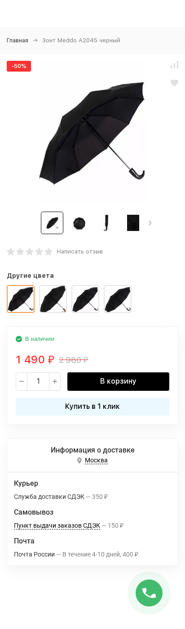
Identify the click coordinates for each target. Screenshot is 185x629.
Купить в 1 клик (92, 406)
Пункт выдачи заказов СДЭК (57, 525)
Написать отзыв (80, 251)
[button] (150, 223)
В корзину (118, 381)
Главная (17, 40)
